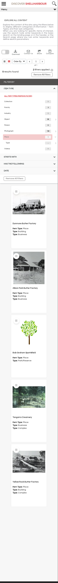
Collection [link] (8, 101)
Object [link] (7, 119)
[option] (29, 102)
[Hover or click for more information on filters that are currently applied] (52, 70)
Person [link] (7, 125)
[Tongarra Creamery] (29, 397)
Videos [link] (7, 149)
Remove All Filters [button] (42, 74)
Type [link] (8, 143)
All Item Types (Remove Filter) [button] (18, 96)
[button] (28, 52)
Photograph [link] (8, 131)
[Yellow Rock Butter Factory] (29, 461)
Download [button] (16, 52)
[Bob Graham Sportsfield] (29, 332)
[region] (29, 131)
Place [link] (6, 137)
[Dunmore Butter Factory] (29, 203)
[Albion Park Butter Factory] (29, 268)
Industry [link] (7, 113)
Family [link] (7, 107)
